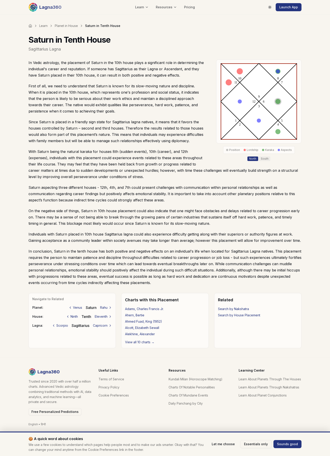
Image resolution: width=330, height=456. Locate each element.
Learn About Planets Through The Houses (270, 379)
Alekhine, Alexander (140, 334)
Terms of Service (111, 379)
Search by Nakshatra (233, 309)
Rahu (104, 307)
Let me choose (223, 444)
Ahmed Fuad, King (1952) (143, 321)
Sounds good (287, 444)
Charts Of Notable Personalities (192, 387)
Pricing (189, 7)
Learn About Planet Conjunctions (263, 395)
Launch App (288, 7)
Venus (77, 307)
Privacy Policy (109, 387)
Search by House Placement (239, 315)
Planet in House (66, 26)
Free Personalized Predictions (55, 412)
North (252, 158)
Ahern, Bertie (134, 315)
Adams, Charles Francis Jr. (144, 309)
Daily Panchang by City (186, 403)
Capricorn (100, 325)
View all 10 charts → (139, 342)
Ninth (74, 316)
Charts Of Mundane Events (188, 395)
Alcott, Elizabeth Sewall (142, 328)
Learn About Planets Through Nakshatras (269, 387)
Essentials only (256, 444)
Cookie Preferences (114, 395)
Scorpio (62, 325)
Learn (43, 26)
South (264, 158)
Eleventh (101, 316)
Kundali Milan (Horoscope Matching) (195, 379)
